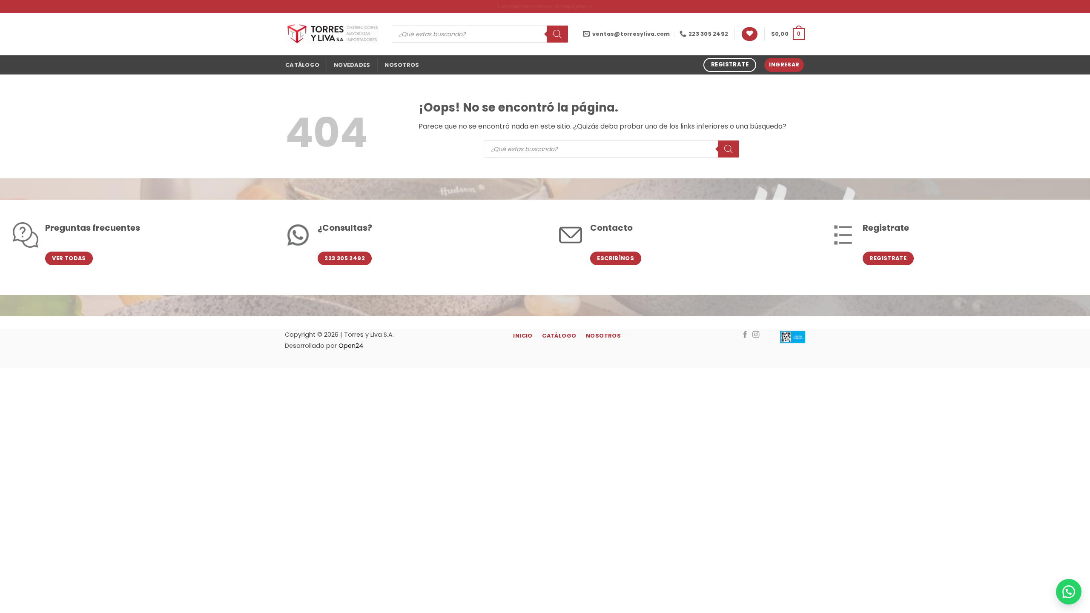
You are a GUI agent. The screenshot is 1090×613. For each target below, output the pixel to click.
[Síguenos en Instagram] (756, 335)
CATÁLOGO (302, 65)
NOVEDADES (352, 65)
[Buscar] (557, 34)
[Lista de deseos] (749, 34)
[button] (788, 34)
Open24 (350, 345)
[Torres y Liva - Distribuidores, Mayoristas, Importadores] (332, 34)
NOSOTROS (401, 65)
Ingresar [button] (784, 64)
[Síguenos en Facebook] (745, 335)
